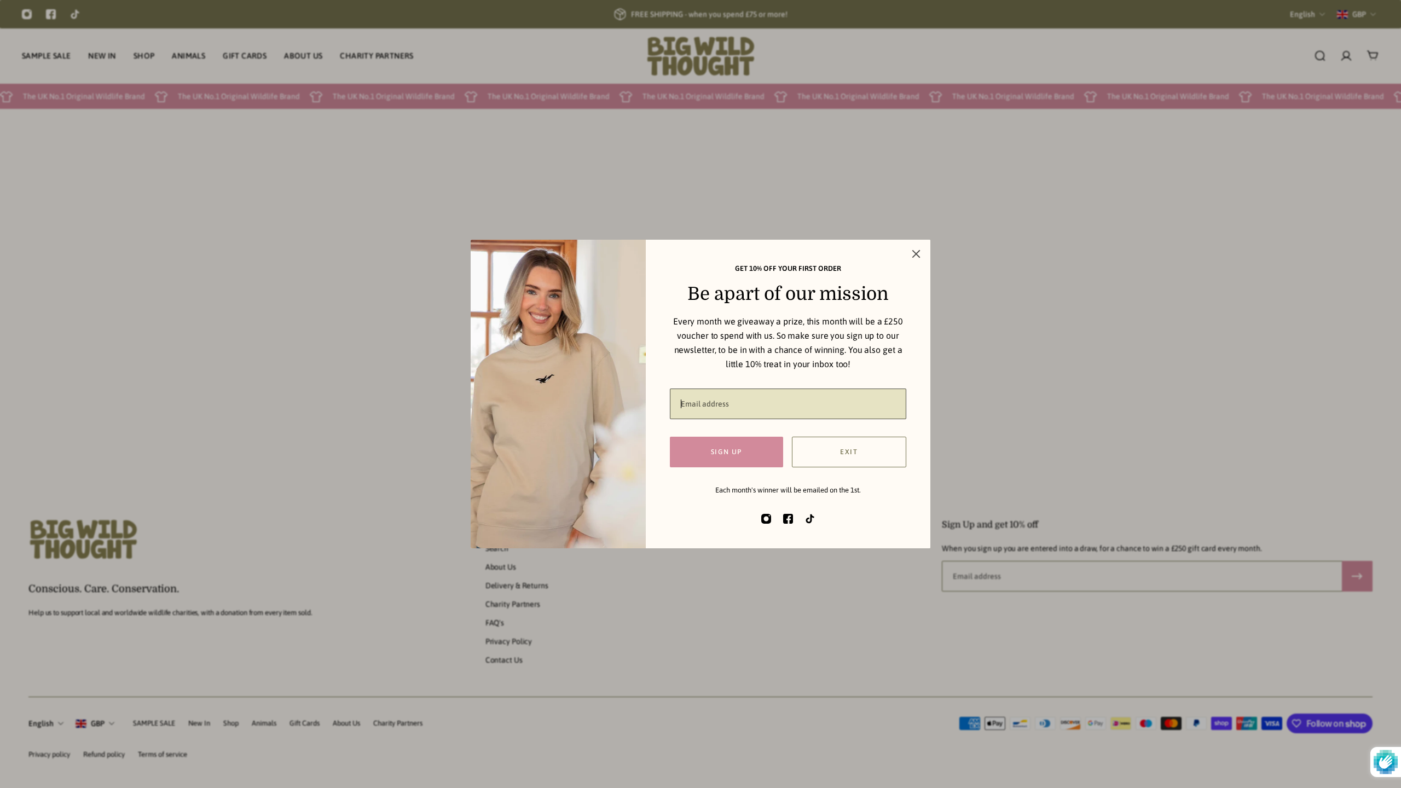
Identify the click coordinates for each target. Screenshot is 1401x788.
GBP (98, 723)
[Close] (916, 254)
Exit (849, 452)
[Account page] (1346, 56)
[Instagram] (27, 14)
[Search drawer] (1320, 56)
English (41, 723)
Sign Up (726, 452)
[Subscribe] (1357, 576)
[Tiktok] (75, 14)
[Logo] (700, 56)
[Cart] (1372, 56)
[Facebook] (51, 14)
